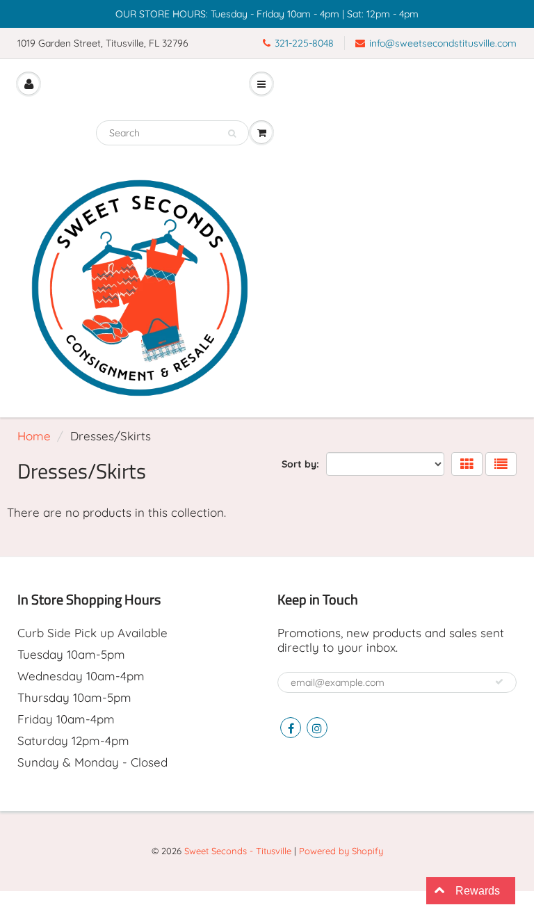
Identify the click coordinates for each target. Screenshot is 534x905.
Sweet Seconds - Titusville (237, 850)
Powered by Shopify (341, 850)
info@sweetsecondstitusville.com (443, 43)
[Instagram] (317, 727)
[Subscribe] (499, 682)
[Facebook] (290, 727)
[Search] (231, 133)
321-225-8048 (304, 43)
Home (34, 436)
